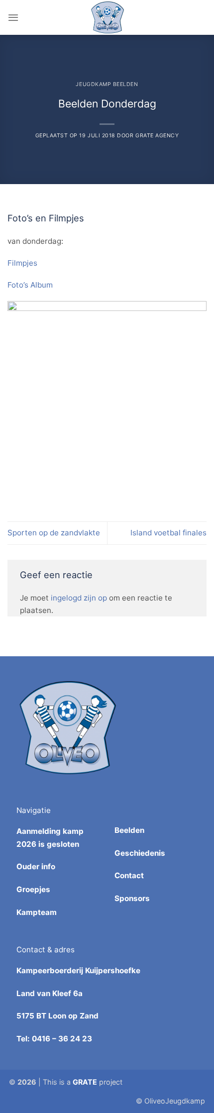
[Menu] (13, 17)
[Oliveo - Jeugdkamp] (107, 17)
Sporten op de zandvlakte (53, 532)
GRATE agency (157, 135)
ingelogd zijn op (79, 598)
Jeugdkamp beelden (107, 84)
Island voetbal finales (168, 532)
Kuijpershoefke (112, 970)
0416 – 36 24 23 (62, 1038)
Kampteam (36, 912)
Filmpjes (22, 263)
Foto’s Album (30, 285)
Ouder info (35, 866)
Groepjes (33, 889)
